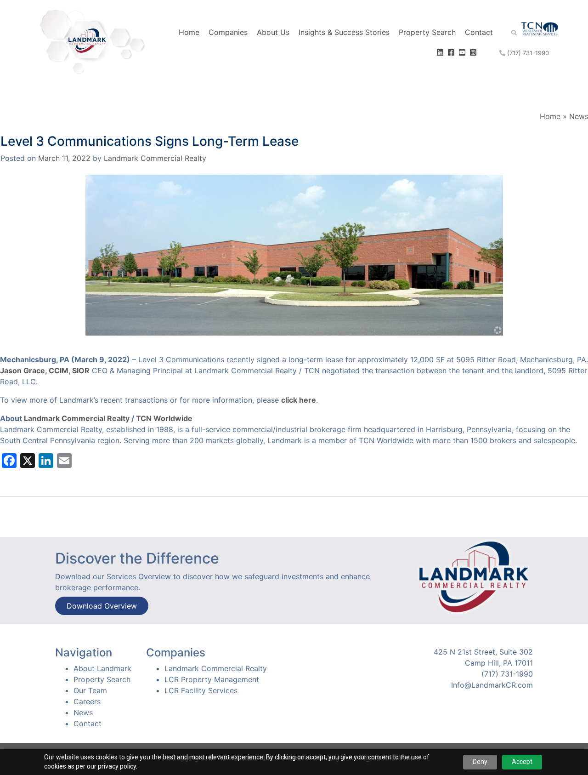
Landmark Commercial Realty (155, 158)
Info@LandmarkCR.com (492, 685)
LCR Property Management (211, 679)
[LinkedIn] (441, 52)
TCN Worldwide (164, 418)
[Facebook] (452, 52)
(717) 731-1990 (527, 53)
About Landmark (102, 668)
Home (189, 32)
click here (298, 400)
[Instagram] (474, 52)
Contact (479, 32)
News (83, 712)
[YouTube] (463, 52)
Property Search (427, 32)
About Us (273, 32)
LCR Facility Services (200, 690)
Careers (87, 701)
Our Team (90, 690)
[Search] (507, 32)
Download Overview (102, 605)
